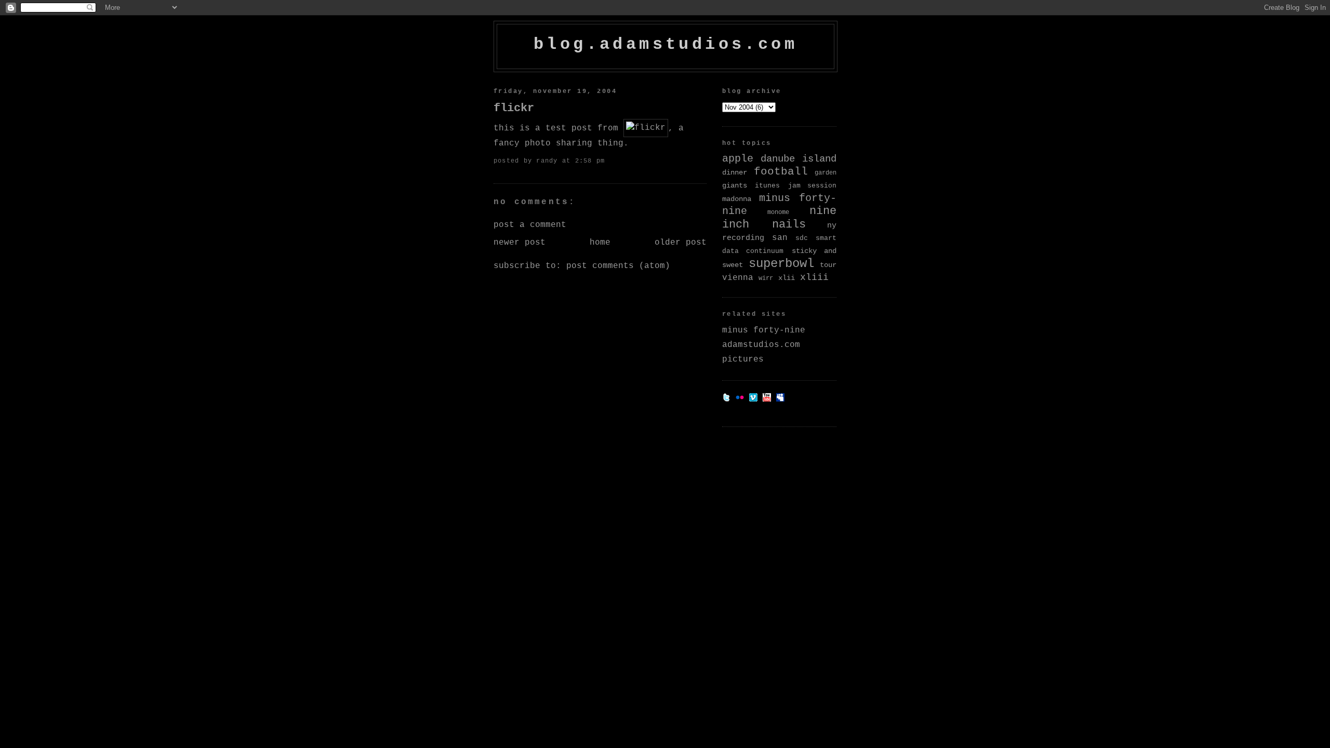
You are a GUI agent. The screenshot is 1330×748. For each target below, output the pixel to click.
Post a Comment (530, 225)
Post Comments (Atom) (618, 266)
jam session (812, 186)
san (780, 238)
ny (831, 225)
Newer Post (520, 242)
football (781, 172)
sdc (801, 238)
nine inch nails (779, 218)
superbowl (781, 264)
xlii (786, 278)
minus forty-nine (763, 330)
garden (825, 173)
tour (828, 265)
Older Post (681, 242)
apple (737, 159)
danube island (799, 159)
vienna (737, 278)
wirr (766, 278)
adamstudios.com (761, 345)
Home (600, 242)
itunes (767, 186)
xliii (814, 277)
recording (743, 238)
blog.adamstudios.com (665, 44)
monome (778, 212)
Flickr (514, 108)
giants (734, 185)
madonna (736, 199)
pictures (743, 359)
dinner (734, 172)
